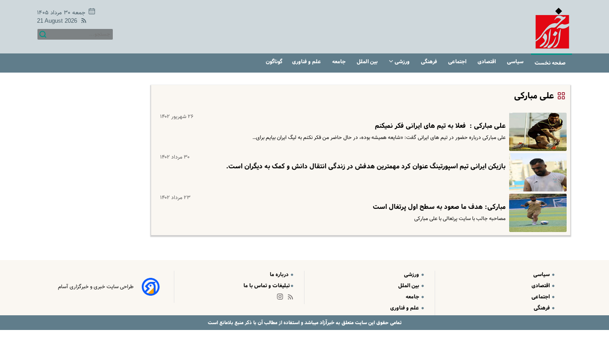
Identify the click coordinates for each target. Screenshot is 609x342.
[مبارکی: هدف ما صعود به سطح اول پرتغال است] (536, 213)
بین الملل (368, 61)
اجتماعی (458, 61)
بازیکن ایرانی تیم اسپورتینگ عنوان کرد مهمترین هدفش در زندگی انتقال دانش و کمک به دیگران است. (366, 166)
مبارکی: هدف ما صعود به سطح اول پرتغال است (439, 207)
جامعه (339, 61)
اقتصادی (487, 61)
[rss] (82, 22)
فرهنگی (429, 61)
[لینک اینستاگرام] (281, 298)
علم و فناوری (307, 61)
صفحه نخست (550, 63)
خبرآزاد (326, 322)
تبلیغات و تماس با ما (266, 285)
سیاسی (516, 61)
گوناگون (274, 61)
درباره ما (280, 274)
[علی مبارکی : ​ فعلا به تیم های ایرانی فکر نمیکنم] (536, 132)
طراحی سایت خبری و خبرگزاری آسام (96, 287)
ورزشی (402, 61)
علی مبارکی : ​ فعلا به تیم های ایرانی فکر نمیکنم (440, 126)
